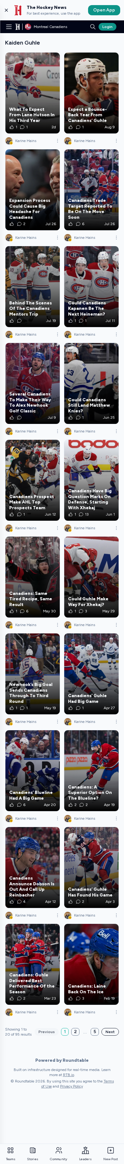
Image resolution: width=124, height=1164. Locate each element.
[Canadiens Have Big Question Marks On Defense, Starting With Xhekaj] (91, 480)
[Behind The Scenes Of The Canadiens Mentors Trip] (32, 286)
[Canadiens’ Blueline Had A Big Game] (32, 770)
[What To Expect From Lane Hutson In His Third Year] (32, 93)
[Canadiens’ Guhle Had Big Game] (91, 673)
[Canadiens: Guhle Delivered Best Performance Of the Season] (32, 964)
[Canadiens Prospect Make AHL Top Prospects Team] (32, 480)
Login (107, 27)
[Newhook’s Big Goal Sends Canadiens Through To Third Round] (32, 673)
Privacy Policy (71, 1086)
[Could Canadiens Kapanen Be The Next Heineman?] (91, 286)
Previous (46, 1032)
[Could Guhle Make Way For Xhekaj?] (91, 577)
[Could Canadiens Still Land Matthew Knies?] (91, 383)
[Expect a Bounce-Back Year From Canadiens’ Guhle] (91, 93)
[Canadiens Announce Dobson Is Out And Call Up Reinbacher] (32, 867)
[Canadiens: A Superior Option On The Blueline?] (91, 770)
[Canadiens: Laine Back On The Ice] (91, 964)
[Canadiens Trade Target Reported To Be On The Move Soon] (91, 189)
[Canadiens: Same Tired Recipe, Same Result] (32, 577)
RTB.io (68, 1075)
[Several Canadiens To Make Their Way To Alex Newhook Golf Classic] (32, 383)
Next (110, 1032)
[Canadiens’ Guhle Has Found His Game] (91, 867)
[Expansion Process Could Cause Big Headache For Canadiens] (32, 189)
